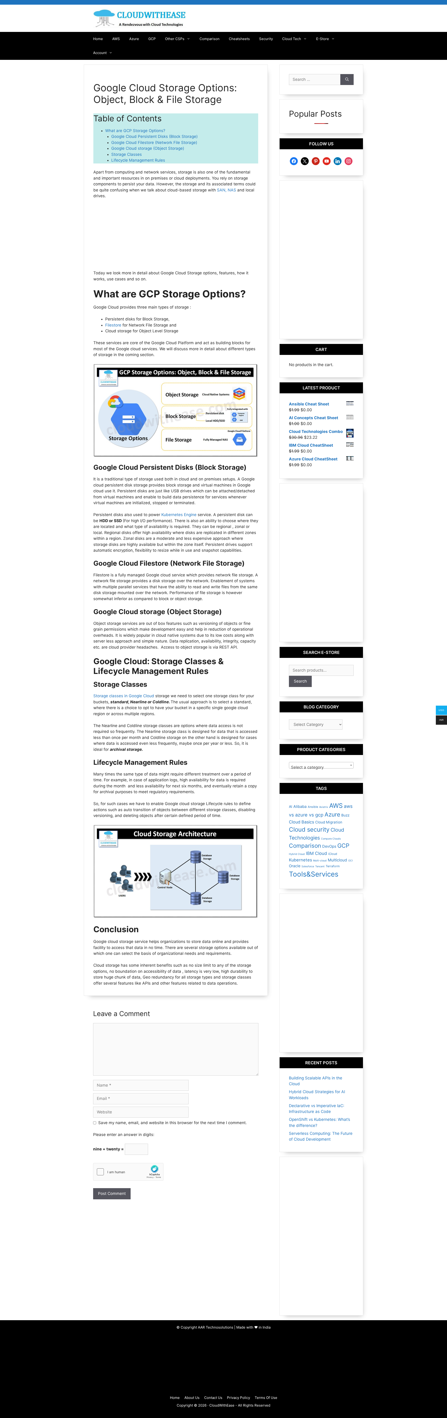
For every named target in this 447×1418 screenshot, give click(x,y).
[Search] (347, 79)
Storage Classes (126, 154)
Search (300, 681)
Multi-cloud (320, 860)
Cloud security (309, 829)
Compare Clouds (331, 838)
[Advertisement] (175, 237)
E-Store (322, 39)
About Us (192, 1397)
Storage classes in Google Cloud (124, 696)
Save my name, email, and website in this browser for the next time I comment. (172, 1122)
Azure (134, 39)
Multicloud (337, 860)
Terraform (333, 866)
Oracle (294, 866)
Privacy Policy (238, 1397)
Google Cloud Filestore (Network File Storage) (154, 142)
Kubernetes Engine (178, 514)
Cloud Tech (291, 39)
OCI (350, 860)
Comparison (210, 39)
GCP (152, 39)
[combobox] (321, 765)
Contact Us (213, 1397)
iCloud (332, 854)
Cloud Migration (328, 822)
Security (266, 39)
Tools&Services (313, 874)
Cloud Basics (301, 822)
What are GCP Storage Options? (135, 130)
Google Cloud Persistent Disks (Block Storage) (154, 136)
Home (98, 39)
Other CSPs (174, 39)
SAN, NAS (226, 190)
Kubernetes (300, 859)
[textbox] (321, 767)
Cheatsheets (239, 39)
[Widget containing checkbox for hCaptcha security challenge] (128, 1172)
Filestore (113, 325)
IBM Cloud (316, 853)
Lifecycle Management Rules (138, 160)
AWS (116, 39)
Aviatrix (323, 807)
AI (290, 806)
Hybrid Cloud (297, 854)
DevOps (329, 846)
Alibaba (300, 806)
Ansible (313, 807)
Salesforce (307, 866)
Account (100, 53)
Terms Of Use (266, 1397)
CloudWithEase (221, 1405)
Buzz (345, 815)
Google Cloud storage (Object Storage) (147, 148)
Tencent (320, 866)
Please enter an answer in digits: (123, 1134)
